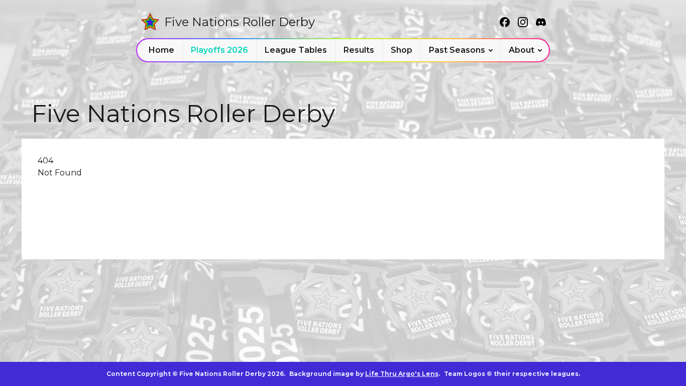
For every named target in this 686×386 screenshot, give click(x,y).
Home (161, 50)
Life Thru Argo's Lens (401, 373)
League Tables (296, 50)
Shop (401, 50)
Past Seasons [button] (457, 50)
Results (359, 50)
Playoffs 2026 (219, 50)
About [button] (521, 50)
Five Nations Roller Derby (239, 22)
